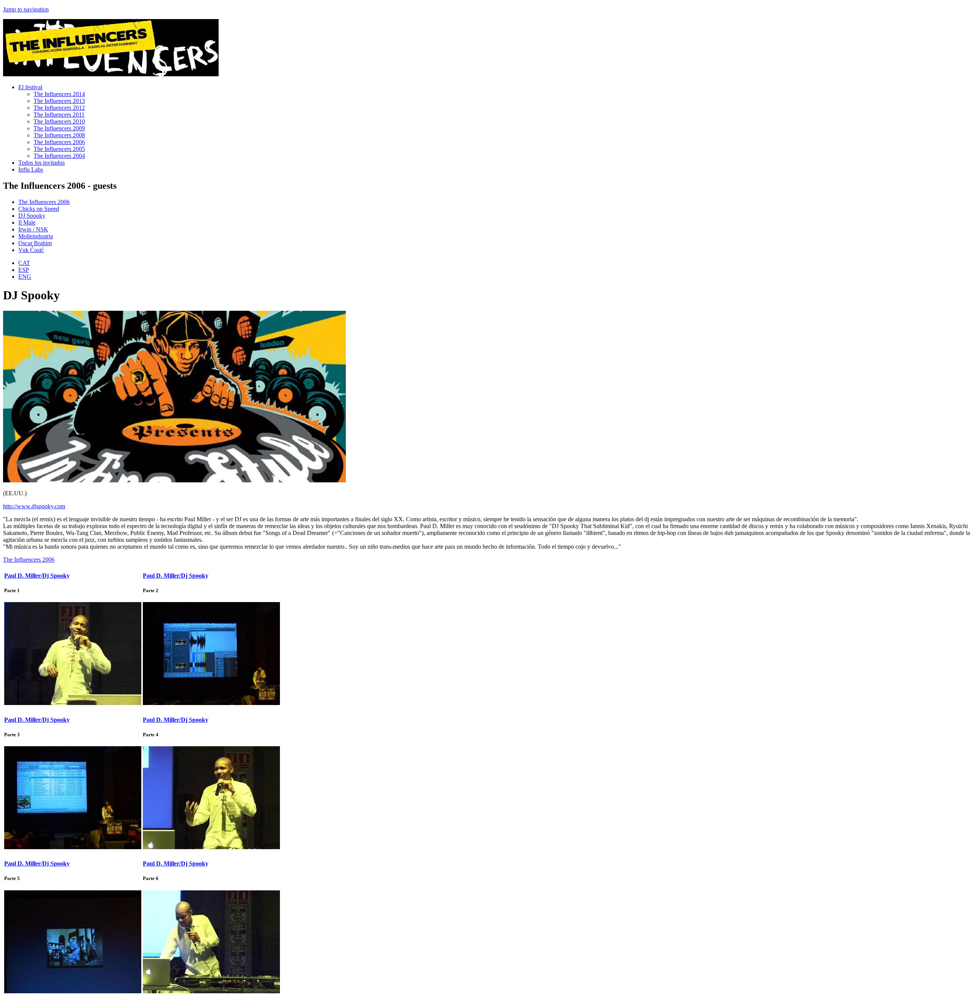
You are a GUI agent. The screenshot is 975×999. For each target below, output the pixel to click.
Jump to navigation (26, 9)
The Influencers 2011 (59, 114)
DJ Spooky (31, 215)
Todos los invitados (41, 162)
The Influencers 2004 (59, 156)
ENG (24, 276)
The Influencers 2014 (59, 94)
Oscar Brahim (35, 243)
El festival (30, 87)
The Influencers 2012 (59, 107)
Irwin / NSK (33, 229)
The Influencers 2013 (59, 101)
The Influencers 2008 (59, 135)
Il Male (26, 222)
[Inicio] (111, 74)
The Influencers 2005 (59, 149)
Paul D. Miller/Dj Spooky (37, 575)
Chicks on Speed (38, 209)
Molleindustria (35, 236)
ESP (23, 270)
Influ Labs (30, 169)
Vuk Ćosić (31, 250)
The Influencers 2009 (59, 128)
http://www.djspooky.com (34, 506)
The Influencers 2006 (59, 142)
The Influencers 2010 (59, 121)
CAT (24, 263)
